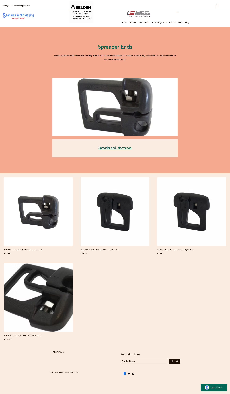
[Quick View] (38, 211)
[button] (217, 6)
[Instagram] (133, 373)
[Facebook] (125, 373)
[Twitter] (129, 373)
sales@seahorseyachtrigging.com (16, 6)
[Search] (177, 11)
